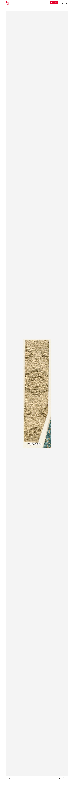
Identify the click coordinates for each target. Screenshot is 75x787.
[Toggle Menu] (66, 2)
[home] (6, 8)
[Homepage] (7, 3)
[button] (37, 393)
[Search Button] (61, 2)
